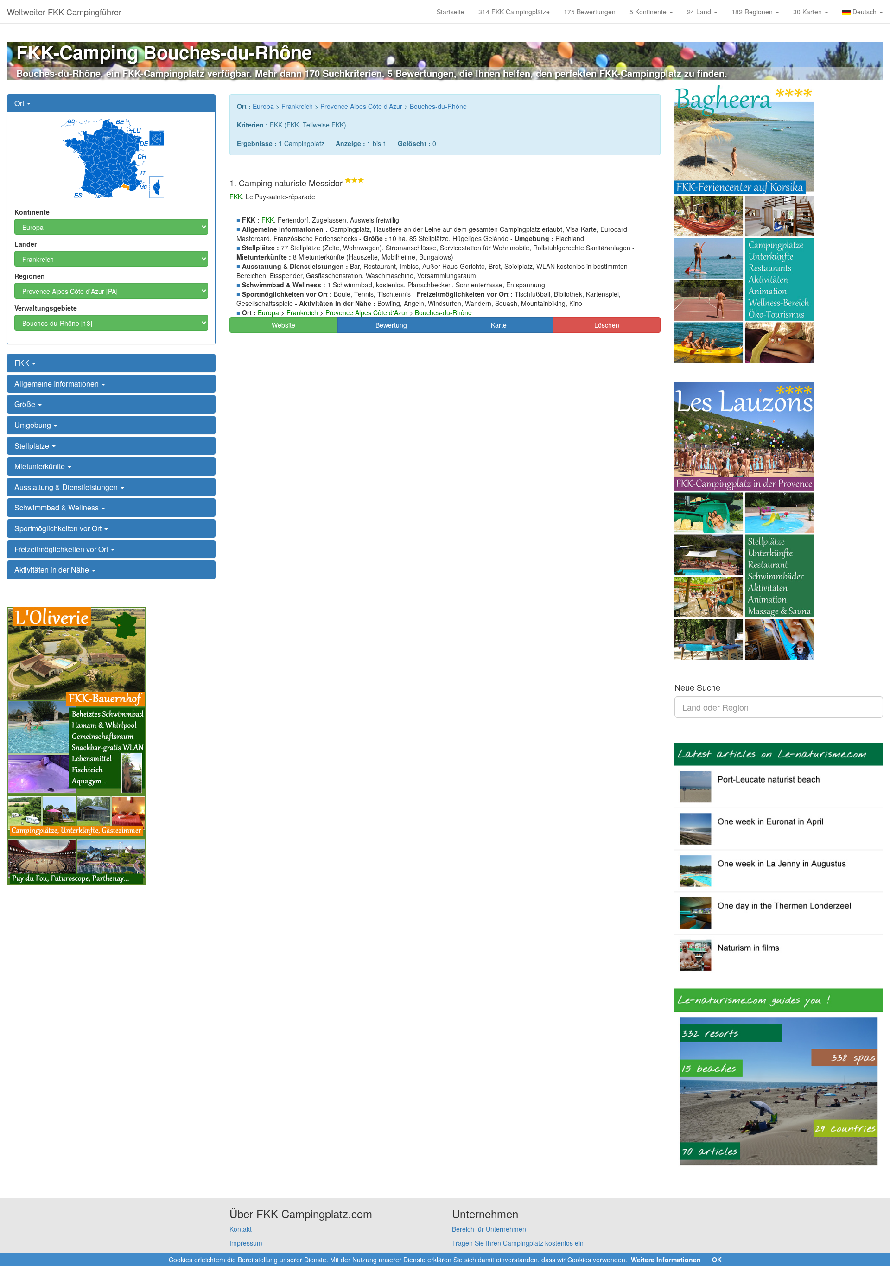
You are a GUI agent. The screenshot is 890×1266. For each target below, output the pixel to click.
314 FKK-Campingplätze (514, 11)
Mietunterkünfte (40, 466)
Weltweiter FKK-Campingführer (64, 12)
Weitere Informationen (666, 1259)
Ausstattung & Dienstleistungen (67, 487)
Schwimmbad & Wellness (57, 507)
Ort (20, 103)
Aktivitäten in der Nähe (52, 569)
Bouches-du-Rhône (438, 106)
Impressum (245, 1242)
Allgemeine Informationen (57, 383)
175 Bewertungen (590, 11)
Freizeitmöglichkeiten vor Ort (62, 549)
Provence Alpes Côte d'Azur (361, 106)
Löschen (606, 325)
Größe (25, 404)
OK (717, 1259)
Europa (263, 106)
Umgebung (33, 425)
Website (283, 325)
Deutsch (864, 11)
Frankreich (297, 106)
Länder (25, 243)
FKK (22, 362)
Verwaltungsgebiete (45, 307)
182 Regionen (753, 11)
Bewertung (391, 325)
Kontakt (240, 1229)
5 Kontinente (648, 11)
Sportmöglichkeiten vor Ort (58, 528)
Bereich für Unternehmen (489, 1229)
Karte (499, 325)
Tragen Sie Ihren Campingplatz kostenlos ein (518, 1242)
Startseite (450, 11)
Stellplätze (32, 445)
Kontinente (32, 211)
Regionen (29, 275)
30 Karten (808, 11)
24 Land (700, 11)
